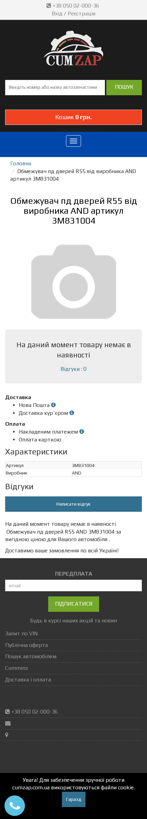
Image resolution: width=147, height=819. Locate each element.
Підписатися (73, 604)
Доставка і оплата (28, 679)
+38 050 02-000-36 (76, 5)
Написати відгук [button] (73, 504)
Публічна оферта (26, 645)
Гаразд (73, 799)
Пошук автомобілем (30, 656)
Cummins (16, 668)
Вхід (57, 13)
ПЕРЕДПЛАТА (73, 573)
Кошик (73, 117)
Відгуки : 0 (73, 369)
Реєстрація (81, 13)
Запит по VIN (21, 633)
